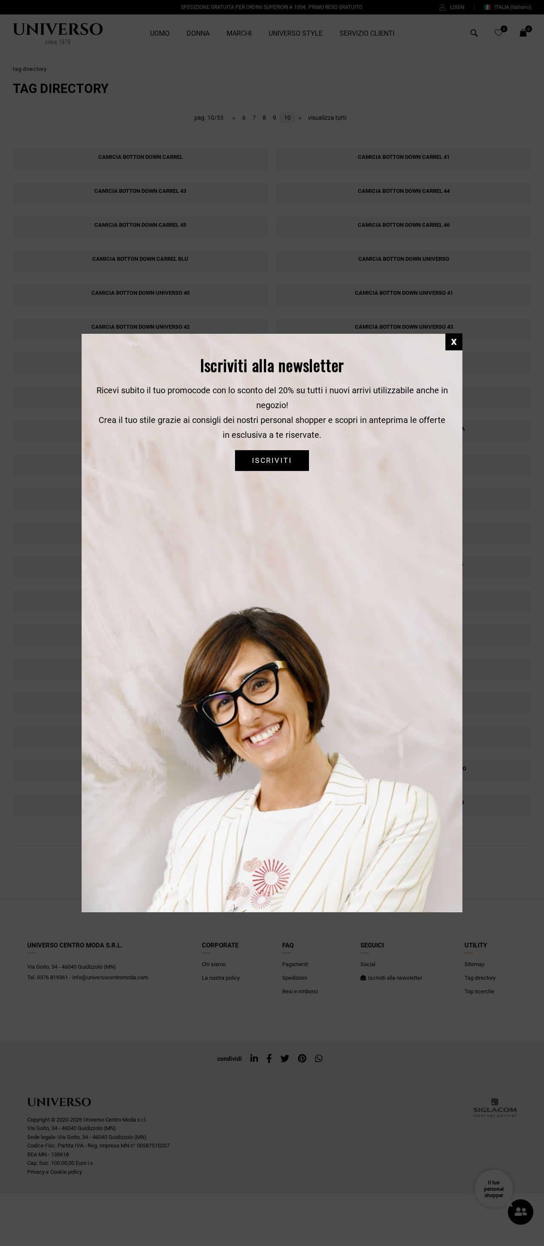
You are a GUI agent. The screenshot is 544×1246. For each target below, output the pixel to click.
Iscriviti (272, 461)
